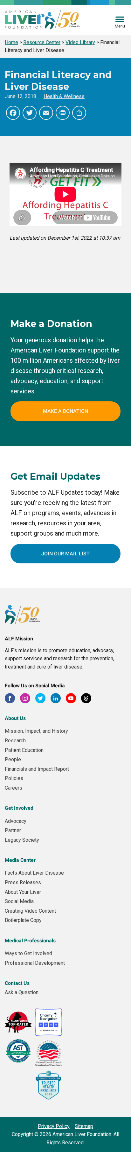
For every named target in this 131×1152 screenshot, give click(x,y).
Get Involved (19, 808)
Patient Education (24, 750)
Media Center (20, 860)
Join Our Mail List (65, 554)
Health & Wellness (64, 96)
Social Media (19, 901)
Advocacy (15, 821)
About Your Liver (23, 892)
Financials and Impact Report (37, 769)
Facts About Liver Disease (34, 873)
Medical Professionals (30, 941)
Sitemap (84, 1126)
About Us (15, 718)
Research (15, 741)
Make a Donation (65, 411)
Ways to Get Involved (28, 953)
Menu (120, 26)
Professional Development (35, 963)
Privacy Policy (54, 1126)
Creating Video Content (30, 911)
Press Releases (23, 882)
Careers (13, 788)
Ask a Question (21, 992)
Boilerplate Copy (23, 920)
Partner (13, 830)
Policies (14, 778)
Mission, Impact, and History (36, 731)
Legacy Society (22, 840)
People (13, 759)
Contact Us (17, 983)
